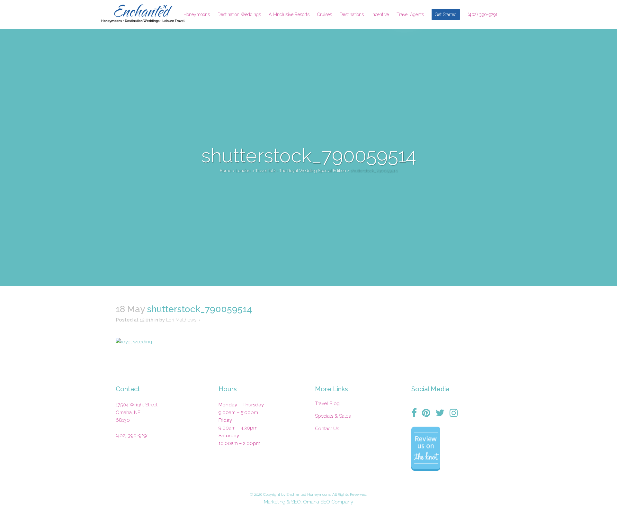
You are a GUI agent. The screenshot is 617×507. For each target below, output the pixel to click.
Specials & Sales (333, 416)
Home (225, 170)
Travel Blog (327, 403)
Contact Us (327, 428)
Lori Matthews (181, 320)
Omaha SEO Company (328, 502)
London (243, 170)
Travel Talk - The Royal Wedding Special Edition (300, 170)
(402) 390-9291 (132, 436)
